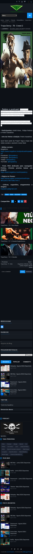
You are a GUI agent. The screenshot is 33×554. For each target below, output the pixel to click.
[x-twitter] (19, 1)
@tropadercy (13, 155)
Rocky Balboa (20, 20)
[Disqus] (16, 295)
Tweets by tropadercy (7, 405)
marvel (21, 444)
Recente (6, 362)
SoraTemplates (10, 552)
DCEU (3, 449)
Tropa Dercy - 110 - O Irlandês (9, 257)
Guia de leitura (13, 452)
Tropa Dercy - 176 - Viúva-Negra (9, 225)
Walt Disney (26, 449)
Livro (16, 446)
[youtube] (22, 1)
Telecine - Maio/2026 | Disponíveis (19, 486)
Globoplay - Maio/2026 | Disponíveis (20, 494)
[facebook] (16, 1)
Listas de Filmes (24, 446)
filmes (3, 446)
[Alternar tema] (29, 2)
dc (26, 444)
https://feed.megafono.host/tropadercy (14, 172)
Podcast (13, 20)
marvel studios (23, 452)
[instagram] (17, 549)
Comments (27, 362)
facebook (29, 271)
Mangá (15, 444)
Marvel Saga (5, 454)
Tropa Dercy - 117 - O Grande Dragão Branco (13, 241)
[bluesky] (25, 1)
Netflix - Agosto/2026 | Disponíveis (19, 539)
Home (2, 20)
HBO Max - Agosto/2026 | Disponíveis (20, 374)
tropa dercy (28, 20)
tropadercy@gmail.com (9, 189)
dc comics (10, 446)
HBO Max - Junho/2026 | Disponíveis (20, 462)
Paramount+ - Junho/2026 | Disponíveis (21, 478)
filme (3, 444)
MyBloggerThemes (27, 552)
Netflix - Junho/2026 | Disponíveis (19, 470)
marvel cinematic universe (14, 449)
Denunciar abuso (7, 409)
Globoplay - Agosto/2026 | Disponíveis (20, 366)
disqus (22, 271)
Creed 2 (7, 20)
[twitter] (14, 549)
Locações (4, 452)
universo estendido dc (16, 454)
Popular (16, 362)
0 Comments (27, 29)
